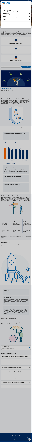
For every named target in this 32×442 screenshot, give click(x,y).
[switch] (29, 13)
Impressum (10, 7)
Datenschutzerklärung (5, 7)
